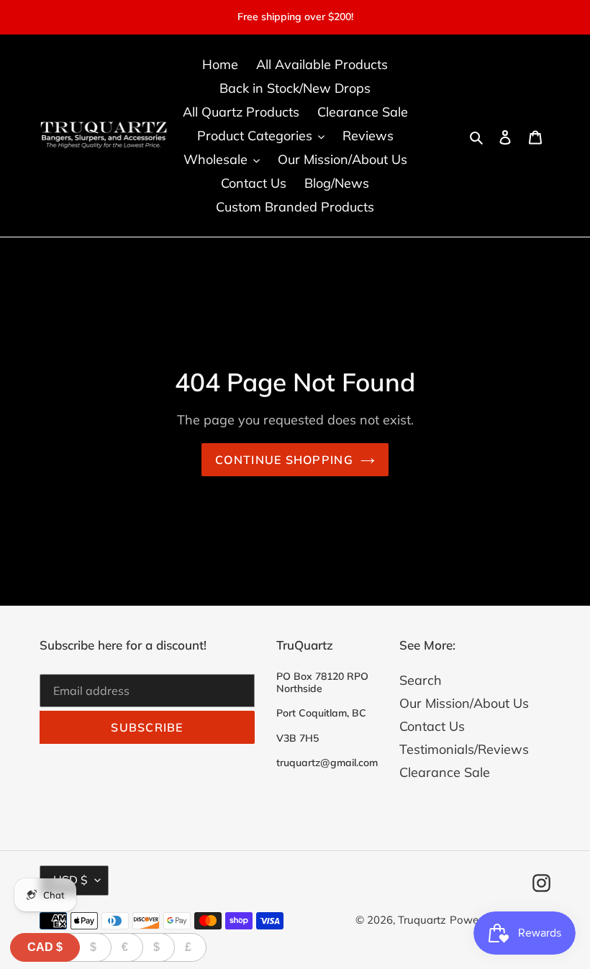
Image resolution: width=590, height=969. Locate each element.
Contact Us (432, 726)
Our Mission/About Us (464, 703)
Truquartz (422, 920)
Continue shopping (284, 459)
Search (420, 680)
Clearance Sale (444, 772)
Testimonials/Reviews (464, 749)
